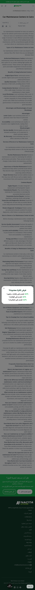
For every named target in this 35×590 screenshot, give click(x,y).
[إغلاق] (4, 288)
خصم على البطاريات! (17, 300)
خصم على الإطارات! (17, 297)
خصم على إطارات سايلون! (17, 294)
